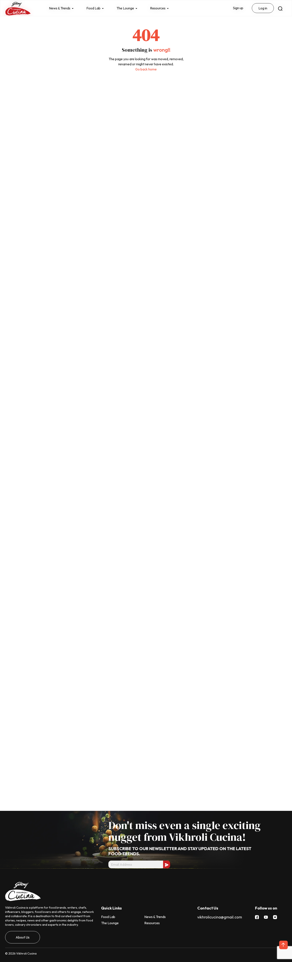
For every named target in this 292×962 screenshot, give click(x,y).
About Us (22, 937)
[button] (283, 945)
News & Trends (155, 917)
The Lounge (110, 923)
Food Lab (108, 917)
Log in (262, 8)
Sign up (238, 8)
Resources (152, 923)
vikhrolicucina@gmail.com (219, 917)
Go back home (146, 69)
